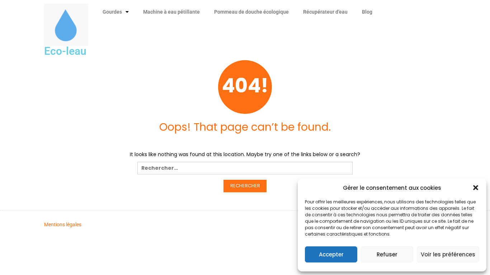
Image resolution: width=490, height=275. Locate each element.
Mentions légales (62, 224)
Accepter (331, 254)
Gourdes (112, 12)
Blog (367, 12)
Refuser (387, 254)
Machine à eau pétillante (171, 12)
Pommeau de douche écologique (251, 12)
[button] (475, 187)
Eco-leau (65, 51)
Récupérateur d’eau (325, 12)
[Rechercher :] (245, 170)
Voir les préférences (448, 254)
